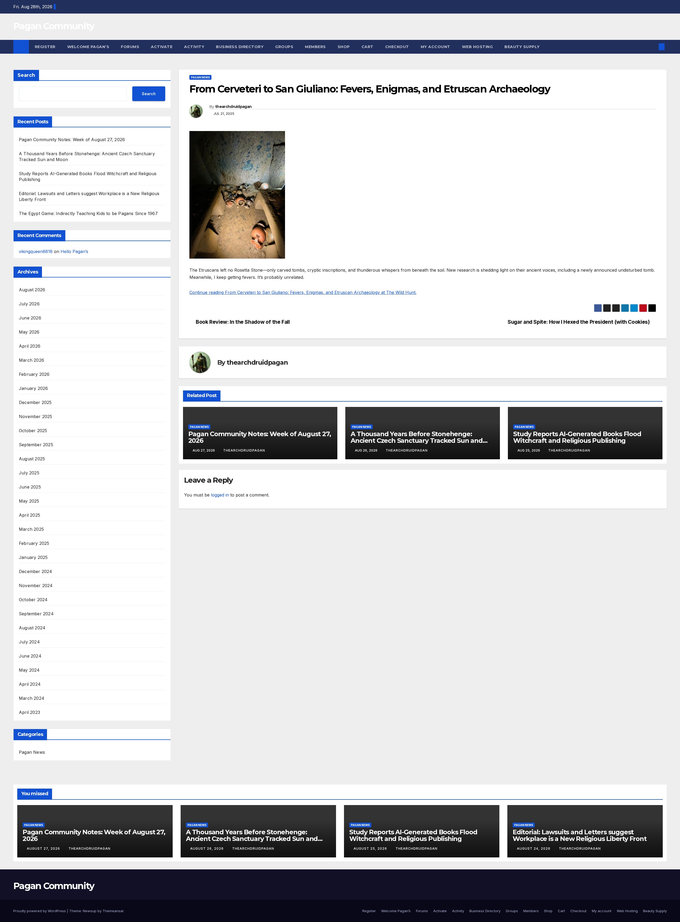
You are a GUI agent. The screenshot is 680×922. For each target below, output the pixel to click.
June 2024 (30, 656)
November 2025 (35, 416)
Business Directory (240, 46)
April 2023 (29, 712)
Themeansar (113, 911)
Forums (130, 46)
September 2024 (36, 613)
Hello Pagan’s (74, 251)
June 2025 (30, 487)
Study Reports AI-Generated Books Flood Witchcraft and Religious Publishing (577, 437)
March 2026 (31, 360)
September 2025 (36, 444)
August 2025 (32, 458)
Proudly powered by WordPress (40, 911)
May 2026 (29, 332)
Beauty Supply (522, 46)
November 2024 (36, 585)
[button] (652, 46)
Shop (344, 46)
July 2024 (29, 642)
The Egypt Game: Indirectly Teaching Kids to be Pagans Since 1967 (88, 213)
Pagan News (32, 752)
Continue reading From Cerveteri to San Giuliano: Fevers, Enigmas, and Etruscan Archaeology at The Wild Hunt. (302, 292)
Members (315, 46)
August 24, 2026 (534, 849)
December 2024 (35, 571)
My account (435, 46)
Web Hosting (477, 46)
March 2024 (31, 698)
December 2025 (35, 402)
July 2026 (29, 303)
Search (26, 75)
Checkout (397, 46)
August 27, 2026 (44, 849)
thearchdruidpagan (233, 106)
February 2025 (34, 543)
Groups (284, 46)
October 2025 (33, 430)
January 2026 (33, 388)
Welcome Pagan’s (88, 46)
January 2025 (33, 557)
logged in (220, 495)
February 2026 (34, 374)
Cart (367, 46)
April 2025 (29, 515)
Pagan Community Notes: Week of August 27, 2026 (72, 139)
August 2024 (32, 627)
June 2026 (30, 318)
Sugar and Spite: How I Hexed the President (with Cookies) (578, 322)
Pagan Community (53, 26)
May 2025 (29, 501)
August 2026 (32, 289)
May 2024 (29, 670)
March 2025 (31, 529)
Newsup (89, 911)
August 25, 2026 (371, 849)
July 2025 (29, 472)
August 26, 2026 (207, 849)
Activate (161, 46)
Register (45, 46)
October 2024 (33, 599)
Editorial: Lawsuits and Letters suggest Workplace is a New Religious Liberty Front (580, 835)
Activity (194, 46)
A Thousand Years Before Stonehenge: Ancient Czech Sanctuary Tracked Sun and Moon (416, 440)
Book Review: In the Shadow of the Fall (243, 322)
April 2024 (30, 684)
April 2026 (29, 346)
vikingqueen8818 (36, 251)
